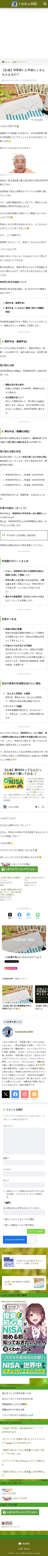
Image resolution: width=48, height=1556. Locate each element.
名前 (6, 1158)
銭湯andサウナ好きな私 (13, 1409)
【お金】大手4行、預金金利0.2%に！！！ (21, 1428)
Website (34, 1099)
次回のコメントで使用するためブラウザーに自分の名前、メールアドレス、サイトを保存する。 (25, 1194)
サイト (6, 1180)
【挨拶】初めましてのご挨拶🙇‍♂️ (16, 1450)
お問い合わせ (24, 1549)
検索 (45, 1381)
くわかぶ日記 (27, 3)
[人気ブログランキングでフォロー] (19, 869)
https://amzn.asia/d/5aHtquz (13, 1301)
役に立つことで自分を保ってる (16, 1393)
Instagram (25, 1099)
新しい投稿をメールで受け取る (19, 1225)
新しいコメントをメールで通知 (19, 1219)
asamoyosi (7, 1432)
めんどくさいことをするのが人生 (17, 1399)
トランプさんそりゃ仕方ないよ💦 (17, 1415)
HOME (25, 1543)
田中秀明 (38, 1472)
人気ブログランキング (10, 1527)
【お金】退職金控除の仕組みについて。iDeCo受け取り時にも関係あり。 (11, 892)
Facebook (15, 1099)
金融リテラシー (22, 979)
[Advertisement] (24, 33)
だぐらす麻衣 (36, 1461)
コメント (8, 1126)
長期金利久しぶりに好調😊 (14, 1404)
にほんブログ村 (18, 864)
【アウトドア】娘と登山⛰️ (14, 1461)
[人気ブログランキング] (7, 1523)
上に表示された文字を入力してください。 (22, 1208)
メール (7, 1169)
